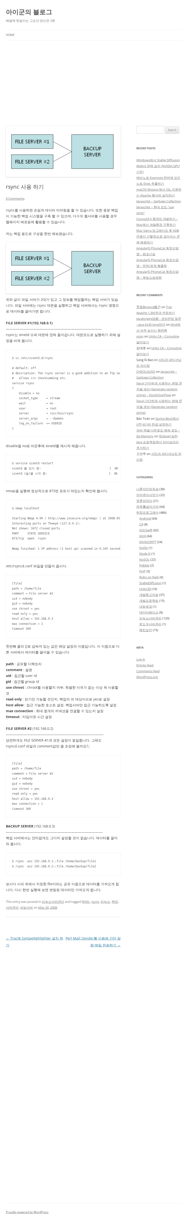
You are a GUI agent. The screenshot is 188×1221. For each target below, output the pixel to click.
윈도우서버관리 (150, 624)
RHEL (86, 901)
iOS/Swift (146, 530)
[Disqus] (63, 1010)
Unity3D (145, 589)
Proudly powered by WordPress (27, 1212)
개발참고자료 (148, 595)
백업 (115, 901)
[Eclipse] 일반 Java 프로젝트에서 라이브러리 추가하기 (157, 442)
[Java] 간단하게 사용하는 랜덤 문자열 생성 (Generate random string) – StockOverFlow (159, 389)
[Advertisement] (94, 77)
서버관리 (12, 907)
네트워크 (145, 606)
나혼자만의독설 (147, 489)
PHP (142, 571)
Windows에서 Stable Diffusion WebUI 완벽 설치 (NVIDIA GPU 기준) (158, 166)
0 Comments (15, 198)
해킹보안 (145, 630)
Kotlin (143, 548)
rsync (95, 901)
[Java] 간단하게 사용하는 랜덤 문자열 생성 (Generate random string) (159, 407)
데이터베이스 (148, 612)
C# (141, 524)
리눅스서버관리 (53, 901)
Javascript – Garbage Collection (158, 201)
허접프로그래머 (147, 512)
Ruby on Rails (149, 577)
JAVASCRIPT (147, 542)
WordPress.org (147, 677)
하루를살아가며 (147, 506)
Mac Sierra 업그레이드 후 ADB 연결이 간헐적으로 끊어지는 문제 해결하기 (158, 236)
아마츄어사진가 (147, 495)
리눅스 (105, 901)
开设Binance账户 (148, 307)
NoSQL (144, 559)
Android (145, 518)
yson (139, 336)
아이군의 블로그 (29, 11)
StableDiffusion (150, 583)
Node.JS (145, 553)
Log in (140, 659)
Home (10, 35)
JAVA (142, 536)
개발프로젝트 (148, 600)
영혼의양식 (144, 501)
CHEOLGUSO (145, 371)
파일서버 (26, 907)
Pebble (144, 565)
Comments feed (148, 671)
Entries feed (144, 665)
